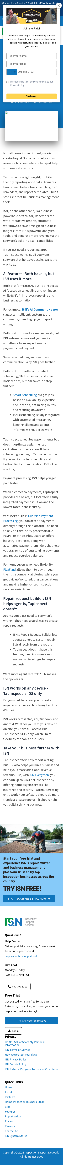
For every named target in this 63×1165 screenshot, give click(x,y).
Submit (31, 96)
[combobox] (12, 72)
